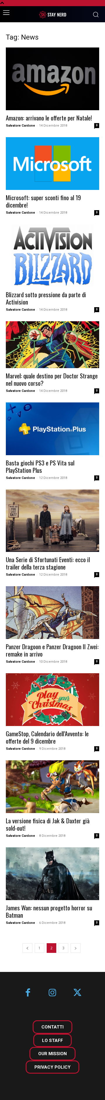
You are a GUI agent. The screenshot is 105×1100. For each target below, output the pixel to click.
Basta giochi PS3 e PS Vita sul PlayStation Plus (40, 466)
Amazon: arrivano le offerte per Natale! (49, 117)
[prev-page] (27, 948)
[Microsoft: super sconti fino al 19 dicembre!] (52, 163)
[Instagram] (53, 993)
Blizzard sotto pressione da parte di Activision (46, 298)
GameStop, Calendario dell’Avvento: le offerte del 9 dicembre (47, 737)
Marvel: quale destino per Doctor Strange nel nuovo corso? (52, 379)
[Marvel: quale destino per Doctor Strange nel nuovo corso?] (52, 344)
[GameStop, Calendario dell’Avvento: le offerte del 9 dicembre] (52, 699)
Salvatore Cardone (20, 125)
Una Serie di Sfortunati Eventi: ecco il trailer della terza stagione (48, 563)
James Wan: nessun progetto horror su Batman (49, 911)
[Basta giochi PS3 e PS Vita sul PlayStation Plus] (52, 428)
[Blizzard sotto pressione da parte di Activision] (52, 255)
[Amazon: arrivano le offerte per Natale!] (52, 78)
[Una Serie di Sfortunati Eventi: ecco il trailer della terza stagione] (52, 520)
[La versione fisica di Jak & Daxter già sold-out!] (52, 786)
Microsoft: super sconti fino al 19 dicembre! (43, 201)
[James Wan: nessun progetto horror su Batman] (52, 873)
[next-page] (75, 948)
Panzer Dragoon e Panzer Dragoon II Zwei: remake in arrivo (52, 650)
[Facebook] (28, 993)
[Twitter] (77, 993)
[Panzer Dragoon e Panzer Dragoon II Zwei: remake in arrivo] (52, 612)
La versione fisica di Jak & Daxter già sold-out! (48, 824)
